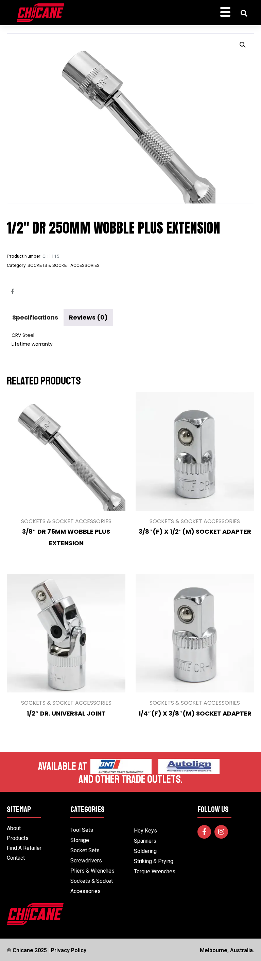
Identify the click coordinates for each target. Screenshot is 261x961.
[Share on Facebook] (12, 291)
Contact (16, 858)
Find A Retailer (24, 848)
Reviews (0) (88, 317)
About (14, 828)
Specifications (35, 317)
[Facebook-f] (204, 832)
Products (18, 838)
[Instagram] (221, 832)
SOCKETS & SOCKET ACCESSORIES (64, 265)
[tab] (35, 317)
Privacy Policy (68, 950)
